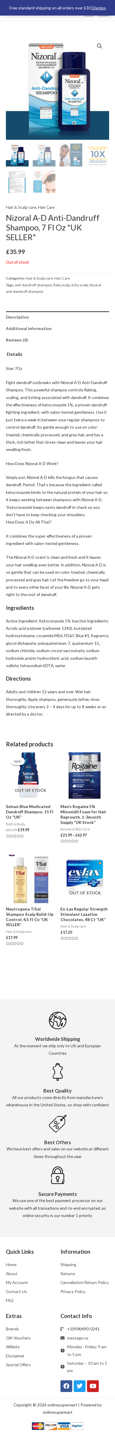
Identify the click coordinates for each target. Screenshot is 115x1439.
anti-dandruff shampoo (33, 285)
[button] (99, 46)
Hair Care (46, 207)
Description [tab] (17, 316)
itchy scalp (79, 285)
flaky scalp (61, 285)
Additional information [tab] (29, 328)
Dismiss (99, 7)
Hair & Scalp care (21, 207)
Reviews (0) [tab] (17, 339)
